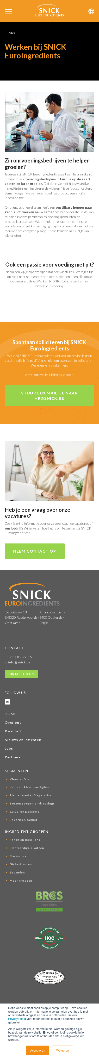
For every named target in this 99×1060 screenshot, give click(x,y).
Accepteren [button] (37, 1050)
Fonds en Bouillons (25, 840)
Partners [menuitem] (13, 757)
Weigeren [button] (62, 1050)
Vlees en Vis (19, 779)
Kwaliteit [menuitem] (13, 731)
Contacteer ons (21, 673)
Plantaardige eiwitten (27, 848)
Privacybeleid (17, 1018)
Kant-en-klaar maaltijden (29, 787)
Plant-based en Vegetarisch (32, 795)
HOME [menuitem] (10, 714)
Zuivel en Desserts (25, 811)
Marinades (18, 856)
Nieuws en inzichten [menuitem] (23, 740)
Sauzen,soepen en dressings (32, 803)
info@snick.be (19, 662)
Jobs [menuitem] (9, 748)
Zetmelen (17, 872)
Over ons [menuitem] (13, 722)
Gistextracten (21, 864)
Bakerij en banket (23, 820)
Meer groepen (21, 880)
